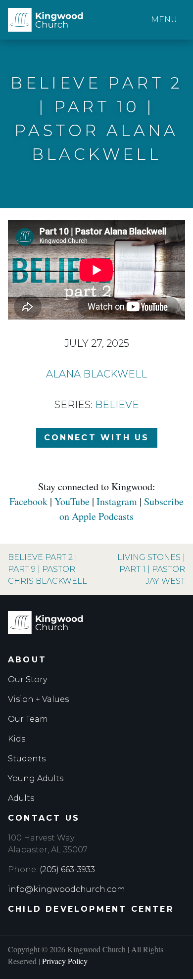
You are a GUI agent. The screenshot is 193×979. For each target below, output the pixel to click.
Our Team (28, 719)
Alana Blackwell (96, 374)
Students (27, 758)
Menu (164, 19)
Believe (117, 405)
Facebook (28, 501)
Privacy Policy (65, 961)
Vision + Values (38, 699)
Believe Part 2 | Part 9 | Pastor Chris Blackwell (47, 569)
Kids (16, 739)
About (27, 659)
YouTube (72, 501)
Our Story (27, 679)
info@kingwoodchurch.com (66, 889)
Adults (21, 798)
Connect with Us (96, 437)
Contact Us (44, 818)
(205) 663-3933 (67, 869)
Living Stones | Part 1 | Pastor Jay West (151, 569)
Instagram (116, 501)
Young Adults (35, 778)
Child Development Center (91, 909)
